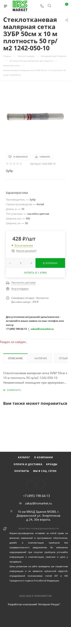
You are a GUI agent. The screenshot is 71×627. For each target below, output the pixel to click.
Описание (15, 358)
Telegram (40, 484)
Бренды (51, 464)
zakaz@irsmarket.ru (38, 503)
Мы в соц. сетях (45, 471)
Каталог (24, 457)
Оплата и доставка (28, 464)
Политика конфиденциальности (38, 528)
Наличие (41, 358)
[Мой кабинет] (57, 6)
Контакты (21, 471)
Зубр (9, 171)
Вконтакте (30, 484)
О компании (43, 457)
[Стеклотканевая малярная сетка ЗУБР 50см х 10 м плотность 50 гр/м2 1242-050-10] (35, 116)
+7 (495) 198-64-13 (36, 495)
